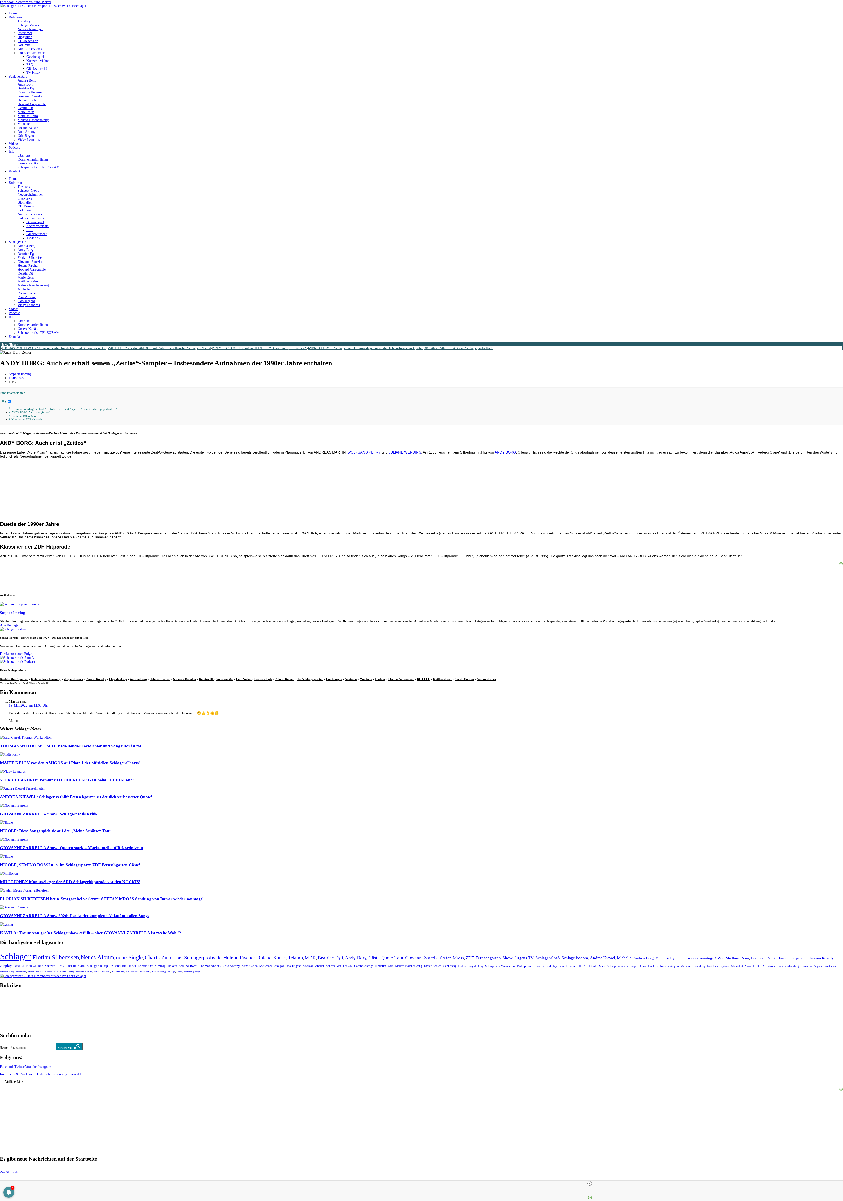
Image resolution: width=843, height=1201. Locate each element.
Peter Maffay (549, 966)
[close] (589, 1183)
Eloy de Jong (118, 679)
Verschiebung (159, 971)
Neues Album (97, 957)
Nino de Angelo (669, 966)
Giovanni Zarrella (30, 96)
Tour (398, 957)
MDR (310, 957)
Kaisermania (132, 971)
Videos (13, 143)
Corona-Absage (363, 966)
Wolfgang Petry (192, 971)
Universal (105, 971)
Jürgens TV (524, 958)
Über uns (24, 155)
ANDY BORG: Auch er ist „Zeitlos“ (30, 412)
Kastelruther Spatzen (14, 679)
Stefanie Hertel (125, 966)
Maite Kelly (664, 958)
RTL (579, 966)
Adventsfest (736, 966)
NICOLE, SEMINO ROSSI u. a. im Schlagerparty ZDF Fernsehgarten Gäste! (70, 865)
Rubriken (15, 17)
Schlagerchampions (99, 966)
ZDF (470, 957)
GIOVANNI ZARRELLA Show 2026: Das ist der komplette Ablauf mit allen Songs (74, 915)
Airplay (6, 966)
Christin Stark (75, 966)
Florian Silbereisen (30, 92)
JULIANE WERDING (405, 452)
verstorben (830, 966)
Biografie (818, 966)
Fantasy (380, 679)
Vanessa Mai (224, 679)
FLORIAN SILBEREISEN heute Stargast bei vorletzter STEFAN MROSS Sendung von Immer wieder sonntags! (102, 899)
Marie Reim (26, 112)
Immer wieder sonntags (694, 958)
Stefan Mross (452, 957)
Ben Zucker (244, 679)
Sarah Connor (464, 679)
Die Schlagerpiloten (310, 679)
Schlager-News (28, 25)
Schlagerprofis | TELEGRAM (38, 167)
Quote (387, 957)
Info (11, 151)
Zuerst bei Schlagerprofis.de (191, 957)
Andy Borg (25, 84)
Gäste (374, 957)
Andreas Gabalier (184, 679)
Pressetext (145, 971)
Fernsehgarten (488, 957)
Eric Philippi (519, 966)
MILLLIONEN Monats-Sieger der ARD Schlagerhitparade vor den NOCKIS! (70, 881)
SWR (719, 958)
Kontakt (14, 171)
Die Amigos (334, 679)
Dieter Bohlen (432, 966)
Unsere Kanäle (28, 163)
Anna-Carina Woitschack (257, 966)
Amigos (279, 966)
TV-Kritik (33, 72)
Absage (171, 971)
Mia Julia (366, 679)
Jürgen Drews (73, 679)
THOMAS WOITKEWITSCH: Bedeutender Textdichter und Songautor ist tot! (54, 348)
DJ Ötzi (757, 966)
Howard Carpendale (32, 104)
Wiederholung (7, 971)
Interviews (25, 33)
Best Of (19, 966)
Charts (152, 957)
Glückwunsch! (36, 68)
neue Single (129, 957)
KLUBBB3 (423, 679)
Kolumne (24, 45)
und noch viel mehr (31, 53)
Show (507, 958)
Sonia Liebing (67, 971)
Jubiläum (380, 966)
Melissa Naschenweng (33, 120)
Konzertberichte (37, 61)
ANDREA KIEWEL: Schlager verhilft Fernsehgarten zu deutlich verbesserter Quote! (365, 348)
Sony (602, 966)
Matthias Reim (28, 116)
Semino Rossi (486, 679)
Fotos (536, 966)
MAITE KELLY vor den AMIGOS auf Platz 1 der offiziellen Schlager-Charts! (159, 348)
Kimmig (160, 966)
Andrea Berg (27, 80)
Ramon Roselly (96, 679)
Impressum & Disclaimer (17, 1074)
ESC (29, 64)
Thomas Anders (210, 966)
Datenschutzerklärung (52, 1074)
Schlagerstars (18, 76)
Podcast (14, 147)
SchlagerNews (10, 998)
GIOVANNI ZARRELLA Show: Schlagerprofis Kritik (458, 348)
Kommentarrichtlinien (33, 159)
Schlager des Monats (497, 966)
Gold (594, 966)
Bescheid (43, 683)
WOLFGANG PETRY (364, 452)
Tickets (172, 966)
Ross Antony (27, 132)
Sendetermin (769, 966)
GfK (390, 966)
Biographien (8, 1010)
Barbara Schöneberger (789, 966)
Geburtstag (449, 966)
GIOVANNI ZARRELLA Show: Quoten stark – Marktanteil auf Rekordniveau (71, 847)
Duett (179, 971)
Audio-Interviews (30, 49)
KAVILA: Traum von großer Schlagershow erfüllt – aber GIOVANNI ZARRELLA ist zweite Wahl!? (90, 933)
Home (13, 13)
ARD (587, 966)
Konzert (50, 966)
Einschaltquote (35, 971)
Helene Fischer (28, 100)
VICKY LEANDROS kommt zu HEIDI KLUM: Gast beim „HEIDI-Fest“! (259, 348)
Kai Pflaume (118, 971)
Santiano (351, 679)
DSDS (462, 966)
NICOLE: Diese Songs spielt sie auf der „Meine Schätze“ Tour (55, 831)
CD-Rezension (28, 41)
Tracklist (653, 966)
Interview (21, 971)
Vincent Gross (51, 971)
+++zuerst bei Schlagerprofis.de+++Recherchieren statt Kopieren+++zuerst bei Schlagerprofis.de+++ (64, 409)
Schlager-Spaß (547, 958)
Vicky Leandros (29, 139)
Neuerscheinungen (30, 29)
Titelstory (24, 21)
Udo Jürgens (26, 136)
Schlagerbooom (575, 958)
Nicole (748, 966)
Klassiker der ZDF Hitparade (26, 419)
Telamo (295, 957)
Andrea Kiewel (602, 958)
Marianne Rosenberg (693, 966)
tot (530, 966)
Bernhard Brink (763, 958)
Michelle (24, 124)
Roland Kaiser (28, 128)
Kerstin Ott (25, 108)
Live (96, 971)
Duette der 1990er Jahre (23, 416)
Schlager (15, 956)
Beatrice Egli (27, 88)
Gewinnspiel (35, 57)
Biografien (25, 37)
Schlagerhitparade (618, 966)
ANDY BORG (505, 452)
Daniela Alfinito (84, 971)
